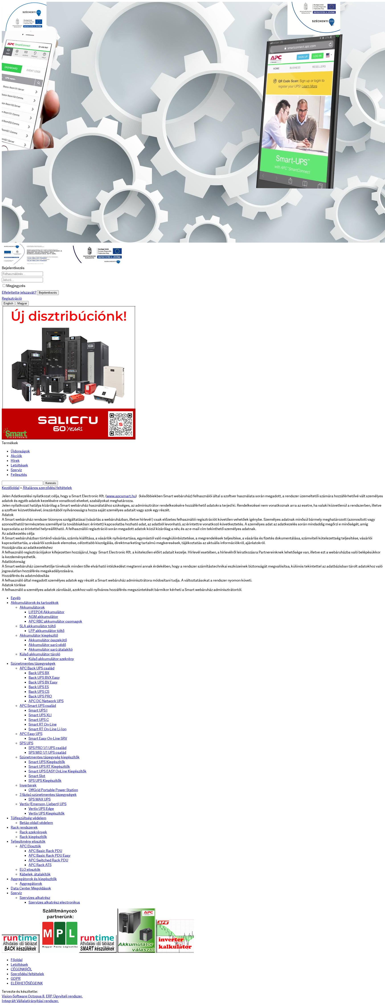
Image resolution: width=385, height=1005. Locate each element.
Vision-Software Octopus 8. (23, 996)
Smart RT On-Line (43, 724)
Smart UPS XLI (40, 715)
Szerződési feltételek (27, 974)
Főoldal (17, 960)
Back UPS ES (39, 687)
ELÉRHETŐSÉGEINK (27, 983)
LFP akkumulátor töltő (46, 630)
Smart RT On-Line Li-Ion (47, 729)
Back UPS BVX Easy (44, 677)
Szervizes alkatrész (35, 897)
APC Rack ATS (40, 865)
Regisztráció (12, 298)
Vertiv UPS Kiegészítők (47, 813)
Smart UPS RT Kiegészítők (49, 766)
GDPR (15, 978)
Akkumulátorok (32, 607)
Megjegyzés (15, 285)
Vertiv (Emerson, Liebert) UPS (43, 804)
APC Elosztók (30, 846)
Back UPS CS (39, 691)
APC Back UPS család (37, 668)
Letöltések (19, 465)
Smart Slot (37, 776)
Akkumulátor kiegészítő (39, 635)
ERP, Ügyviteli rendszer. (64, 996)
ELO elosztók (30, 869)
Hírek (15, 460)
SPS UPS (26, 743)
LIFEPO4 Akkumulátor (46, 612)
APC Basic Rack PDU (45, 850)
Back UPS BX (39, 673)
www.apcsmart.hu (121, 496)
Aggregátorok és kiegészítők (34, 879)
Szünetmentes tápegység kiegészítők (50, 757)
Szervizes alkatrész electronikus (54, 902)
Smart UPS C (39, 719)
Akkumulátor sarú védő (47, 644)
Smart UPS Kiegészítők (47, 761)
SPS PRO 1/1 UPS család (47, 747)
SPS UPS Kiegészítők (45, 780)
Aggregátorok (31, 883)
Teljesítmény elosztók (28, 841)
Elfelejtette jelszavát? (19, 292)
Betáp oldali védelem (36, 822)
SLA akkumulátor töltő (38, 626)
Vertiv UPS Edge (41, 808)
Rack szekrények (33, 832)
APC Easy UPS (31, 733)
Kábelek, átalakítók (35, 874)
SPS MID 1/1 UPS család (47, 752)
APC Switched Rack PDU (48, 860)
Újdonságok (20, 451)
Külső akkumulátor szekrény (51, 658)
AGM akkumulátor (43, 616)
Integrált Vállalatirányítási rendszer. (30, 1001)
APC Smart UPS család (38, 705)
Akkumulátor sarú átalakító (51, 649)
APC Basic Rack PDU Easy (49, 855)
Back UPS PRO (40, 696)
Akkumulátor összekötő (48, 640)
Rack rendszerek (24, 827)
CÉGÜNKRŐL (21, 969)
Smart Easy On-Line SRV (48, 738)
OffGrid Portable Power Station (53, 790)
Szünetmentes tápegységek (33, 663)
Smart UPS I (38, 710)
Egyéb (15, 598)
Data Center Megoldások (31, 888)
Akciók (16, 456)
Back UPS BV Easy (43, 682)
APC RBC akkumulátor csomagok (55, 621)
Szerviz (16, 470)
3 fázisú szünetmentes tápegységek (48, 794)
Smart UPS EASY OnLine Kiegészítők (57, 771)
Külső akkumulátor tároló (40, 654)
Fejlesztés (19, 474)
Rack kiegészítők (33, 836)
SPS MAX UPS (40, 799)
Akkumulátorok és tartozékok (35, 602)
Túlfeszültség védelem (28, 818)
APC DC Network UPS (46, 701)
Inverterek (28, 785)
